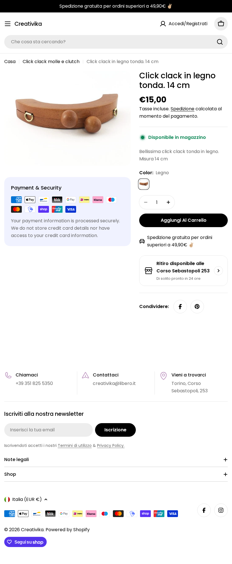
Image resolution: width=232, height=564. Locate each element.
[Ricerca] (219, 41)
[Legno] (143, 184)
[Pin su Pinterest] (197, 306)
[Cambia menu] (7, 23)
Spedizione (182, 109)
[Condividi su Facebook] (180, 306)
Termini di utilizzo (75, 445)
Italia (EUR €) (27, 499)
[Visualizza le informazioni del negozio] (218, 270)
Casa (10, 61)
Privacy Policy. (110, 445)
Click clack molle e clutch (51, 61)
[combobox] (116, 42)
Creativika (28, 24)
